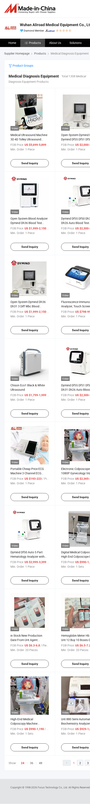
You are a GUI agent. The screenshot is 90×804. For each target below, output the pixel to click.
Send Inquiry (29, 163)
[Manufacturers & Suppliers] (30, 8)
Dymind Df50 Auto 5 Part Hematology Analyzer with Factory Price (27, 556)
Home (12, 43)
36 (31, 763)
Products (35, 43)
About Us (55, 43)
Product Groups (22, 65)
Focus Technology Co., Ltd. (53, 787)
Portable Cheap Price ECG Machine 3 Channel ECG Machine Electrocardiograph (28, 473)
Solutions (75, 43)
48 (40, 763)
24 (22, 763)
